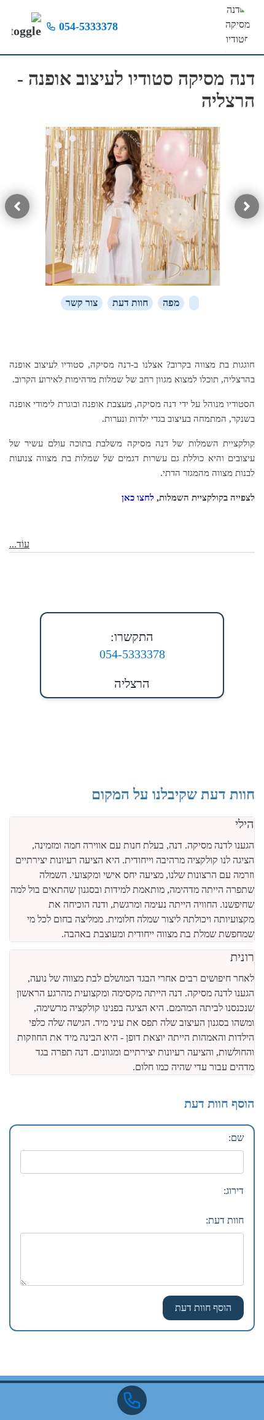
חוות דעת (130, 302)
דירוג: (233, 1190)
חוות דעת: (225, 1220)
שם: (236, 1137)
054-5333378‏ (87, 26)
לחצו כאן (138, 497)
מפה (171, 302)
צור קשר (82, 302)
